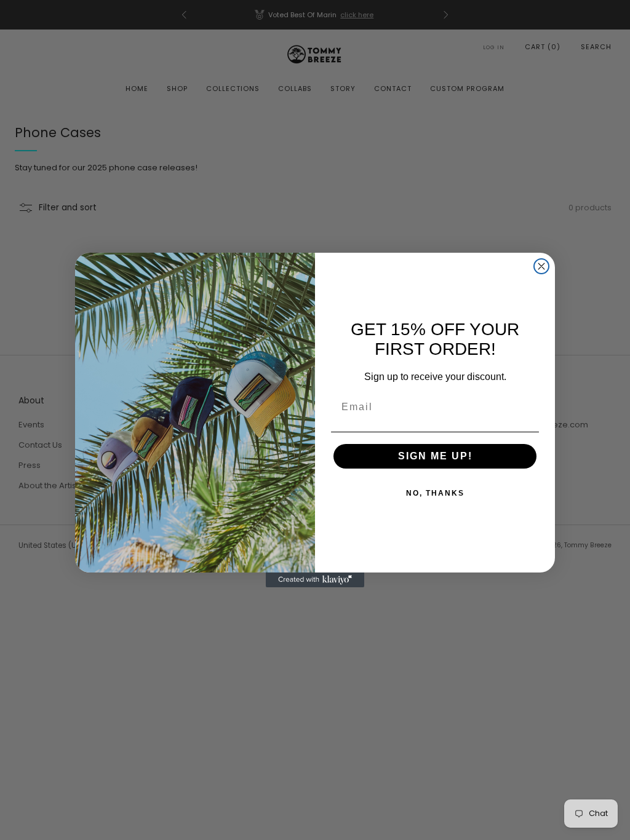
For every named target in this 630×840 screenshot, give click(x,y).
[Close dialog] (541, 266)
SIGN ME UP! (435, 456)
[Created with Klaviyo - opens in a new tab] (315, 580)
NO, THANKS (435, 493)
